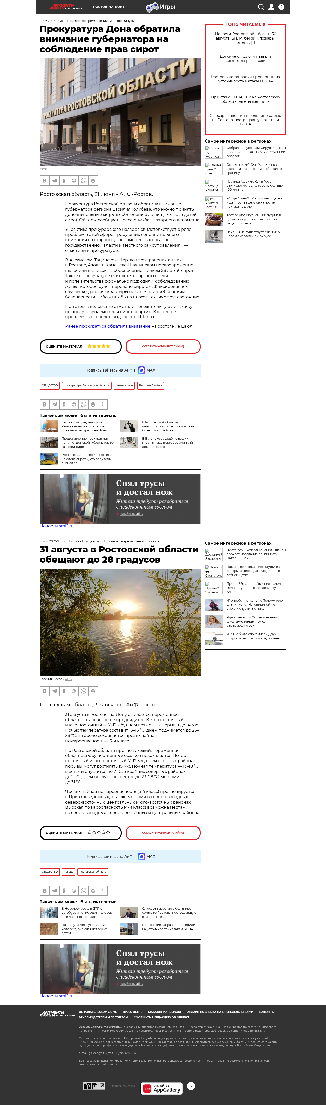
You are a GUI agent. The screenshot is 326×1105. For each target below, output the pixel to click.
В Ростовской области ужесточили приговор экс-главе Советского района (168, 426)
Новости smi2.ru (57, 526)
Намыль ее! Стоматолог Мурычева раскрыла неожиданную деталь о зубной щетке (254, 571)
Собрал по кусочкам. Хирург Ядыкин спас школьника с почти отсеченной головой (256, 152)
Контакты (266, 1012)
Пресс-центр (132, 1012)
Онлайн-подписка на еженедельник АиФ (220, 1012)
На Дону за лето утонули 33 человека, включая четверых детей (84, 929)
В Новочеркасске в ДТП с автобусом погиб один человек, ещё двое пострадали (87, 913)
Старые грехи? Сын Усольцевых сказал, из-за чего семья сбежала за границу (255, 169)
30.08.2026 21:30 (52, 541)
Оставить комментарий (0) (163, 346)
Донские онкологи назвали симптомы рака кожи (245, 58)
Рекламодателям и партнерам (103, 1017)
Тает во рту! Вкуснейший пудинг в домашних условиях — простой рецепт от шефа (254, 219)
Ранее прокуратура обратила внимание (108, 326)
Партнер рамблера (123, 1085)
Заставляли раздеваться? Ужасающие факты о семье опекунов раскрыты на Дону (84, 426)
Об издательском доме (98, 1012)
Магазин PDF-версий (164, 1012)
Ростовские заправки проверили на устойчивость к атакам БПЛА (245, 79)
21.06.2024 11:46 (51, 21)
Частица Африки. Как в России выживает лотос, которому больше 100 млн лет (255, 186)
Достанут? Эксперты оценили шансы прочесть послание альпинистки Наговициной (256, 554)
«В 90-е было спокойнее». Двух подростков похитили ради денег (253, 636)
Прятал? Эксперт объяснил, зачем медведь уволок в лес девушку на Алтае (254, 588)
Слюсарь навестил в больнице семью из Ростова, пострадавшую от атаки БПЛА (245, 119)
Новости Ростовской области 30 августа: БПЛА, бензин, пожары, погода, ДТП (245, 38)
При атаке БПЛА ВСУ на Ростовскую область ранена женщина (245, 99)
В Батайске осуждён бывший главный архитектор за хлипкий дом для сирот (167, 443)
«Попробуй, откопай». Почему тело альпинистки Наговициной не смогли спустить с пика (255, 605)
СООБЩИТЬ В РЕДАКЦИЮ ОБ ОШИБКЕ (161, 1017)
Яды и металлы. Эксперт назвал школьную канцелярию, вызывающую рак (252, 621)
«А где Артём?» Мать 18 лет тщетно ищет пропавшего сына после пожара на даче (254, 202)
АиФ (43, 169)
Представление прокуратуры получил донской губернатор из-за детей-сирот (88, 443)
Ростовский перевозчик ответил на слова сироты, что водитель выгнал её (88, 459)
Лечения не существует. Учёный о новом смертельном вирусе (253, 234)
